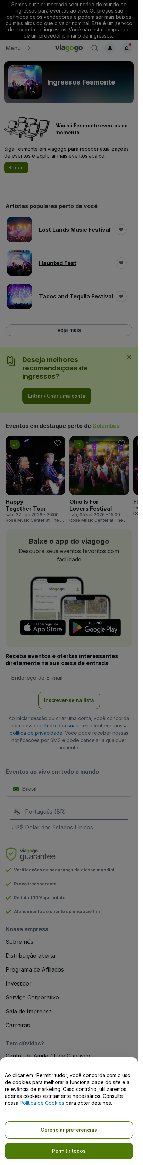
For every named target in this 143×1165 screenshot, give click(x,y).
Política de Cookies (42, 1103)
